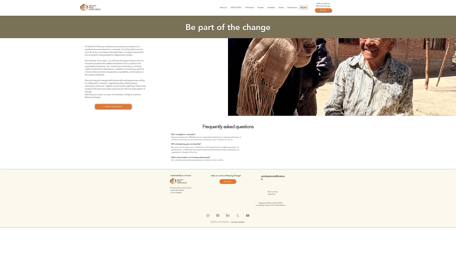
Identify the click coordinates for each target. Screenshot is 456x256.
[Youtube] (248, 215)
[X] (238, 215)
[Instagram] (208, 215)
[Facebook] (218, 215)
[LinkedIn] (228, 215)
